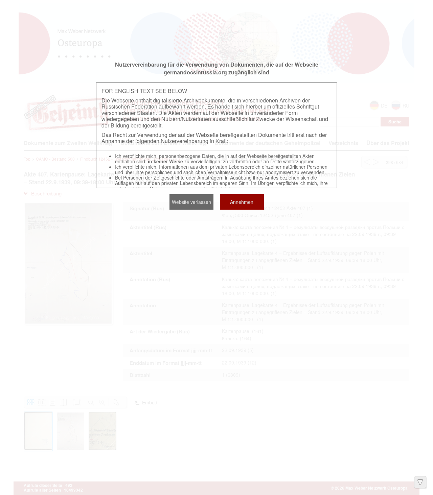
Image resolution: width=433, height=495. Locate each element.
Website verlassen (191, 201)
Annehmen (241, 201)
